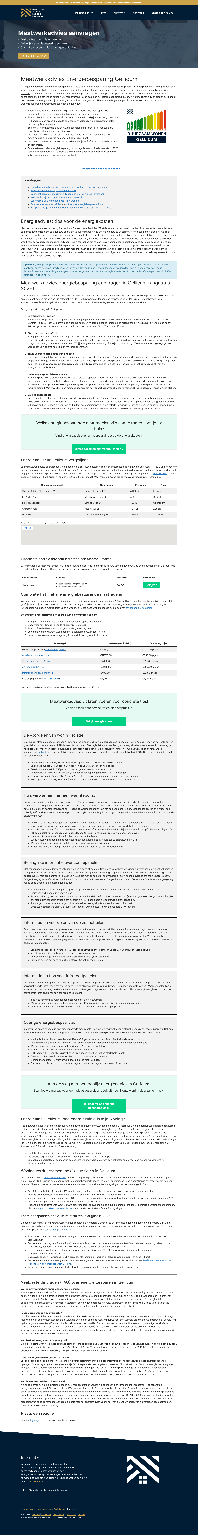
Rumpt (55, 1229)
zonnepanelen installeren (139, 608)
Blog (103, 12)
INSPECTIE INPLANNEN (34, 55)
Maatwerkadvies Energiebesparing (36, 1509)
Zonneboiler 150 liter (33, 667)
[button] (100, 169)
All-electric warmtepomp (35, 655)
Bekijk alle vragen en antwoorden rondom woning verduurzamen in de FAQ (71, 207)
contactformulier (34, 1481)
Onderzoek (46, 1514)
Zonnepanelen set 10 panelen (38, 661)
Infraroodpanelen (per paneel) (38, 672)
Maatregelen (82, 12)
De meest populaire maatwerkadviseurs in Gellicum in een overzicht (67, 194)
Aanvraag (138, 12)
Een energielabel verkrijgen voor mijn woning (55, 200)
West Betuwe (160, 473)
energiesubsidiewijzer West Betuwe (54, 1208)
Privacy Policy (59, 1514)
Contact (81, 1514)
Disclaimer (71, 1514)
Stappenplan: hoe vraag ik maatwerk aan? (53, 190)
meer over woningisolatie (55, 650)
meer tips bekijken (51, 679)
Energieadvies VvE (162, 12)
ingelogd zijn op (38, 1420)
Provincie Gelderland (55, 1177)
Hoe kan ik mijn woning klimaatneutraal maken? (56, 197)
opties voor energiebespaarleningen (84, 204)
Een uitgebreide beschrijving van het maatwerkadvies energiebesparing (69, 187)
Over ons (36, 1514)
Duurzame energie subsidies (46, 204)
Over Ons (119, 12)
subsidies (44, 752)
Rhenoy (67, 1229)
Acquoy (47, 1229)
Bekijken (151, 585)
